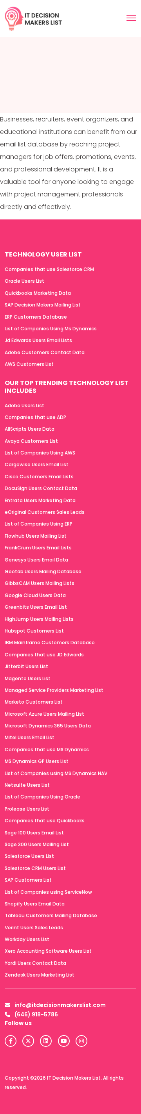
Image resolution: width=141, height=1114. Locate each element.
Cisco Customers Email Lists (39, 476)
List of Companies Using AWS (40, 452)
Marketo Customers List (34, 702)
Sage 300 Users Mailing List (37, 844)
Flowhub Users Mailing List (36, 536)
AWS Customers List (29, 364)
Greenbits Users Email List (36, 607)
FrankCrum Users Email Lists (38, 547)
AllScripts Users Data (29, 429)
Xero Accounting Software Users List (48, 951)
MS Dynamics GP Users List (37, 761)
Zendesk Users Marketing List (39, 974)
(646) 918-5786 (35, 1014)
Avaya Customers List (31, 441)
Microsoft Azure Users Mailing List (44, 714)
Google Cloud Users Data (35, 595)
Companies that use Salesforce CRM (49, 269)
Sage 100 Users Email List (34, 832)
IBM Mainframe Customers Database (50, 642)
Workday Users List (27, 939)
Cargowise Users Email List (37, 464)
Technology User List (43, 254)
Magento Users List (28, 678)
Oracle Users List (24, 281)
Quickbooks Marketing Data (38, 293)
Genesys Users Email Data (36, 559)
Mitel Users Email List (29, 737)
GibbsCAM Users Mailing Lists (39, 583)
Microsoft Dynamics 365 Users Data (48, 725)
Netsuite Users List (27, 785)
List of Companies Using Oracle (42, 796)
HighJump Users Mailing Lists (39, 619)
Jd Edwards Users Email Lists (38, 340)
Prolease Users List (27, 809)
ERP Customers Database (36, 317)
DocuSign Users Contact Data (41, 488)
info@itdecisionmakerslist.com (59, 1005)
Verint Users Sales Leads (34, 927)
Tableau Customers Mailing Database (51, 915)
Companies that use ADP (35, 417)
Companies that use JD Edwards (44, 654)
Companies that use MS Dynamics (47, 749)
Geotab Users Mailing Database (43, 571)
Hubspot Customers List (34, 630)
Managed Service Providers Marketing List (54, 690)
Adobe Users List (24, 405)
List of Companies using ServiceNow (48, 892)
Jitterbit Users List (26, 666)
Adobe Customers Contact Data (45, 352)
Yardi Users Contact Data (35, 963)
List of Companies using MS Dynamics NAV (56, 773)
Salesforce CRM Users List (35, 868)
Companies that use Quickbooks (45, 820)
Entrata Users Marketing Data (40, 500)
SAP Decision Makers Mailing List (43, 304)
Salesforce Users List (29, 856)
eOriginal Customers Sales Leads (45, 512)
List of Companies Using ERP (38, 523)
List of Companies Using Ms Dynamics (51, 328)
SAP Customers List (28, 880)
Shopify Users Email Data (35, 903)
